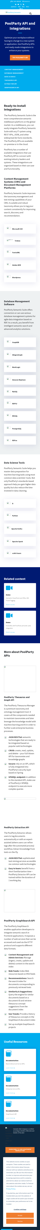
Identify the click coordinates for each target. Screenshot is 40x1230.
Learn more (10, 1068)
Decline (20, 1221)
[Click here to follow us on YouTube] (18, 4)
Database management (14, 73)
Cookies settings (20, 1209)
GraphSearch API (11, 87)
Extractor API (10, 84)
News (27, 6)
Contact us (27, 1)
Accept (20, 1215)
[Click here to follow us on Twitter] (21, 4)
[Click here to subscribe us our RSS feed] (23, 4)
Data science (10, 77)
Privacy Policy (10, 1189)
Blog (23, 6)
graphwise (13, 6)
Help (19, 6)
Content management (13, 69)
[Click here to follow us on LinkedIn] (15, 4)
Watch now (9, 605)
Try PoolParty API (20, 57)
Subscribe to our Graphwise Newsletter (20, 1150)
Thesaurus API (10, 80)
